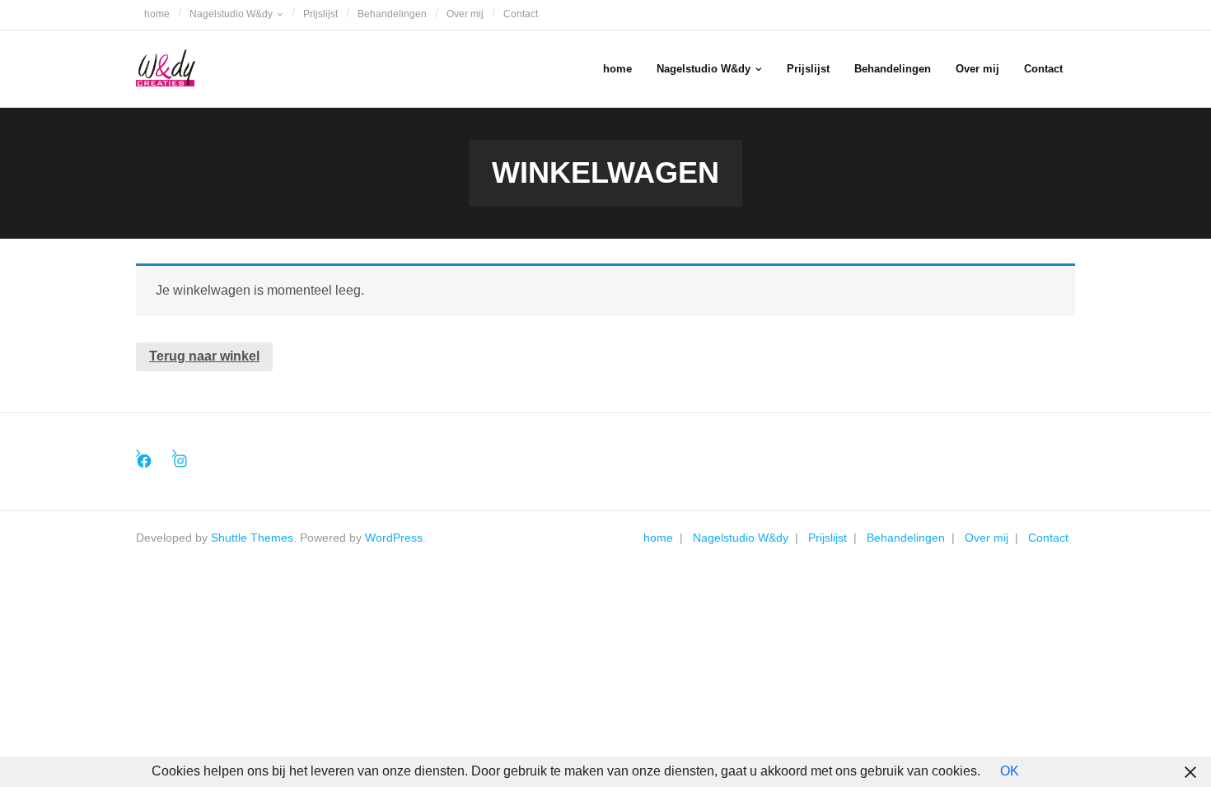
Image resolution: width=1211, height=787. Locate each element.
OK (1009, 771)
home (157, 14)
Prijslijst (320, 14)
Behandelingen (392, 14)
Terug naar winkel (204, 356)
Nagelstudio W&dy (231, 14)
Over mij (465, 14)
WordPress (394, 537)
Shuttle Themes (252, 537)
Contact (520, 14)
